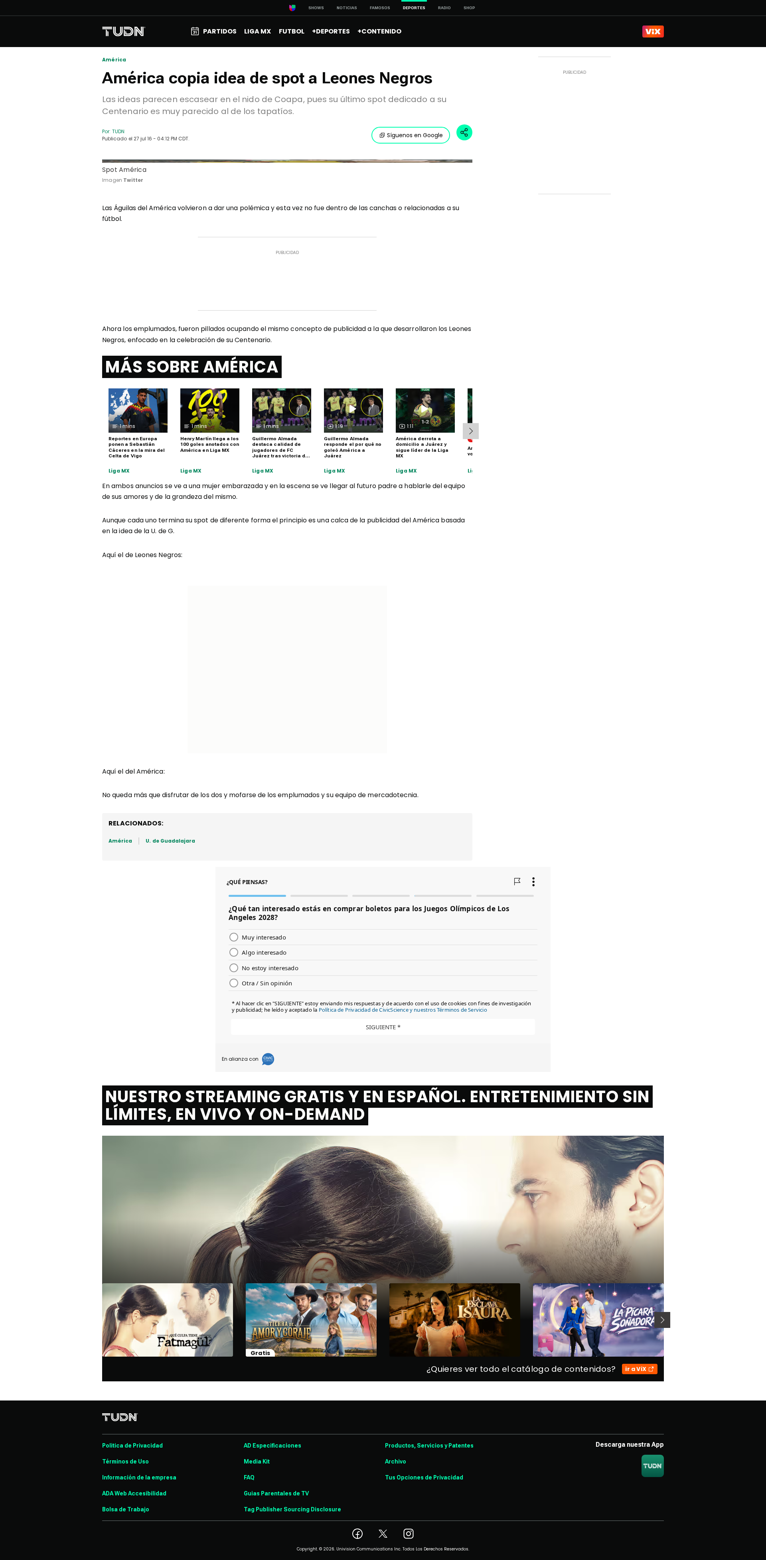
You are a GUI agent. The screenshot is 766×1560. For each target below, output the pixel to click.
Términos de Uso (125, 1461)
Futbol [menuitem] (291, 31)
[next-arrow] (471, 431)
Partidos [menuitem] (220, 31)
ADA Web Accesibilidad (134, 1493)
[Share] (464, 132)
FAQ (249, 1477)
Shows (316, 8)
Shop (469, 8)
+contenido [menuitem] (379, 31)
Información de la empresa (139, 1477)
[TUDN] (124, 31)
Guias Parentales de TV (276, 1493)
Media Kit (257, 1461)
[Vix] (653, 31)
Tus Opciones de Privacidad (424, 1477)
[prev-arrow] (97, 1320)
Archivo (395, 1461)
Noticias (347, 8)
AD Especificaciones (272, 1445)
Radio (444, 8)
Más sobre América (191, 367)
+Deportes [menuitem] (331, 31)
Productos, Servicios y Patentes (429, 1445)
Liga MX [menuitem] (257, 31)
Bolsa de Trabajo (125, 1509)
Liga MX (119, 471)
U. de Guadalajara (170, 840)
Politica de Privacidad (132, 1445)
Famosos (380, 8)
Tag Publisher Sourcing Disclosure (292, 1509)
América (114, 60)
